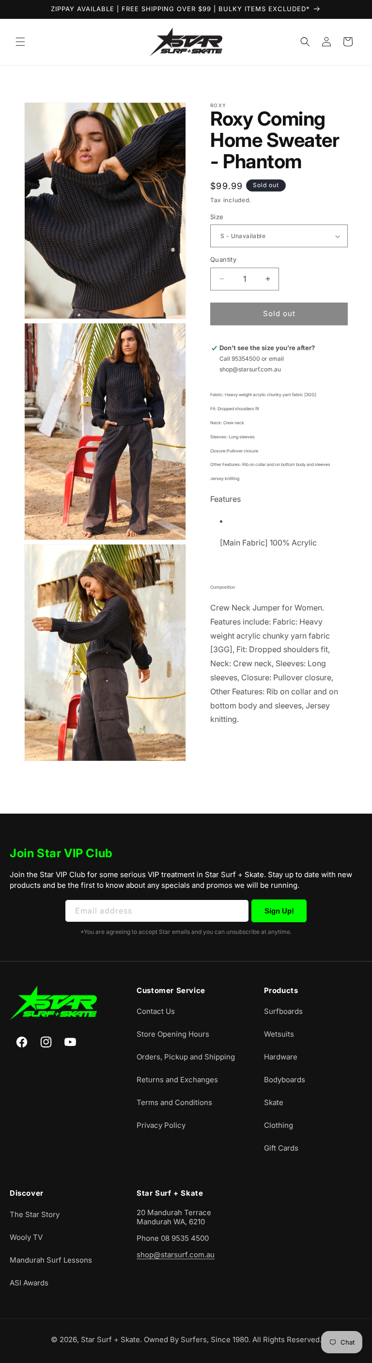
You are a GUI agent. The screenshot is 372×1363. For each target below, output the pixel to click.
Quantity (223, 259)
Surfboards (283, 1011)
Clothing (278, 1125)
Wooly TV (26, 1237)
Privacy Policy (161, 1125)
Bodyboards (284, 1079)
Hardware (280, 1056)
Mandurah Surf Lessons (51, 1260)
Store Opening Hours (173, 1034)
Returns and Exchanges (177, 1079)
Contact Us (156, 1011)
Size (217, 217)
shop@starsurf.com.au (176, 1254)
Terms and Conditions (174, 1102)
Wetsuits (279, 1034)
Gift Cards (281, 1148)
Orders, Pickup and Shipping (186, 1056)
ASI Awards (29, 1282)
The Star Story (35, 1214)
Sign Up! (279, 911)
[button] (20, 41)
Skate (273, 1102)
